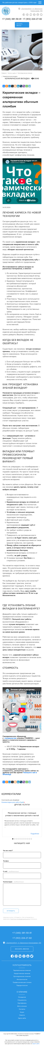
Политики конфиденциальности (20, 919)
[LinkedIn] (18, 86)
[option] (22, 823)
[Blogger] (15, 86)
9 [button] (29, 838)
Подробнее (35, 834)
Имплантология (22, 979)
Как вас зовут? (8, 850)
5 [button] (21, 838)
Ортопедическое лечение (22, 976)
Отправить (11, 911)
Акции (22, 1012)
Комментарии (13, 882)
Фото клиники (22, 1006)
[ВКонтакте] (4, 86)
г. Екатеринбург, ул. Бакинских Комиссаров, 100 (31, 10)
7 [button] (25, 838)
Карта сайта (22, 1018)
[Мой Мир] (9, 86)
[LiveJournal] (21, 86)
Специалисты (22, 1000)
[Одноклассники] (6, 86)
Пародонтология (22, 985)
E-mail (11, 871)
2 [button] (14, 838)
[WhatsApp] (26, 86)
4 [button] (19, 838)
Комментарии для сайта (13, 802)
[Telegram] (29, 86)
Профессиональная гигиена (22, 982)
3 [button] (16, 838)
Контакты (22, 1009)
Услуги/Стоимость (21, 965)
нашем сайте (35, 1043)
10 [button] (31, 838)
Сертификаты (22, 1003)
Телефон (6, 861)
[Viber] (24, 86)
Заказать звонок (19, 24)
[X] (12, 86)
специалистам (10, 738)
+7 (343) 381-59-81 (11, 19)
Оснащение (22, 997)
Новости (22, 1015)
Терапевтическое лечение (22, 970)
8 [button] (27, 838)
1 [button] (12, 838)
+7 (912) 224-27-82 (32, 19)
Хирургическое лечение (22, 973)
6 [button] (23, 838)
